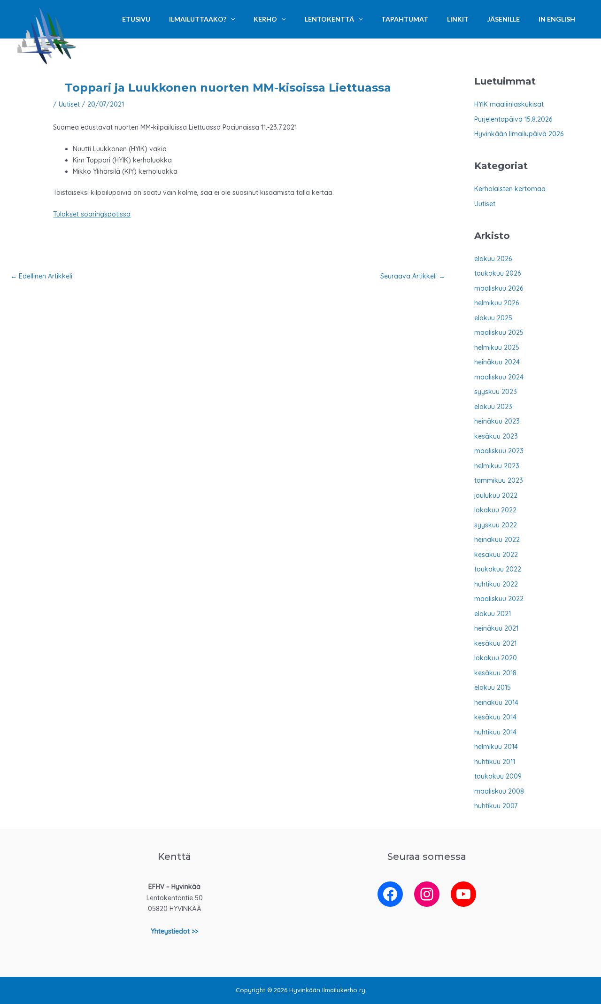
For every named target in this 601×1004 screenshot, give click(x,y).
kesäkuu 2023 (496, 436)
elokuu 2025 (493, 318)
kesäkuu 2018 (495, 673)
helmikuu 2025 (496, 347)
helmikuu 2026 (496, 303)
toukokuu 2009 (498, 776)
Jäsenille (503, 19)
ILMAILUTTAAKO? (197, 19)
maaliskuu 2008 (499, 791)
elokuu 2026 (493, 259)
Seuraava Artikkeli (412, 276)
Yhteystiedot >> (174, 931)
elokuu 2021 (492, 614)
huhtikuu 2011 (494, 761)
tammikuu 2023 (498, 480)
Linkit (458, 19)
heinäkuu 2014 (496, 702)
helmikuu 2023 (496, 466)
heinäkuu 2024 (497, 362)
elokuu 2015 (492, 687)
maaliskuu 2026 (498, 288)
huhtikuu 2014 (495, 732)
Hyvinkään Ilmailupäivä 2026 (518, 134)
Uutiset (69, 104)
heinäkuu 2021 (496, 628)
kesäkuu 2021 (495, 643)
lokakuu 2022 (495, 510)
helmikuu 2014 (496, 746)
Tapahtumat (404, 19)
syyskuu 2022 (495, 525)
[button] (230, 19)
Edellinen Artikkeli (41, 276)
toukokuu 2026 (497, 273)
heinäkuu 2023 (497, 421)
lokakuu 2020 (495, 658)
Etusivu (136, 19)
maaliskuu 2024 (499, 377)
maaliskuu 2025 (499, 332)
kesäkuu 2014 (495, 717)
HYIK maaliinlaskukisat (509, 104)
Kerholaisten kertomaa (510, 189)
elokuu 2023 (493, 406)
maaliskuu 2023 (499, 451)
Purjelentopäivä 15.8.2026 (513, 119)
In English (557, 19)
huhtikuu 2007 (495, 806)
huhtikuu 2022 (496, 584)
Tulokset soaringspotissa (92, 214)
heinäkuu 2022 (497, 539)
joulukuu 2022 (495, 495)
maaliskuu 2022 (499, 599)
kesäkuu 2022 (496, 554)
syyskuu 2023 (495, 391)
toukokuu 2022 (497, 569)
